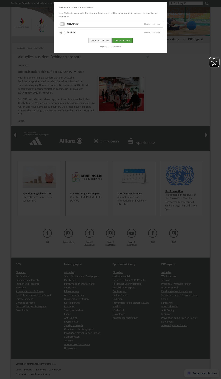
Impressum (104, 47)
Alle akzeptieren (122, 40)
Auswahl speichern (100, 40)
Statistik (71, 32)
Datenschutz (116, 47)
